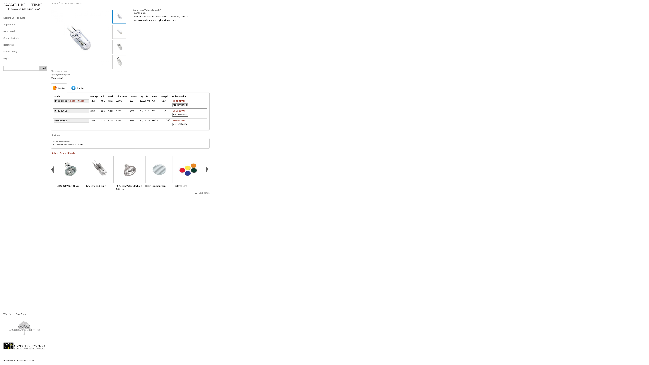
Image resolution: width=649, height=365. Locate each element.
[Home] (24, 10)
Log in (6, 58)
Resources (8, 45)
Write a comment (61, 141)
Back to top (204, 193)
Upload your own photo (60, 75)
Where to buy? (57, 78)
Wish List (7, 314)
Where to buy (10, 52)
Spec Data (21, 314)
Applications (9, 24)
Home (53, 3)
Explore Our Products (14, 18)
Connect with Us (11, 38)
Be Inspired (9, 31)
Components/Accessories (70, 3)
